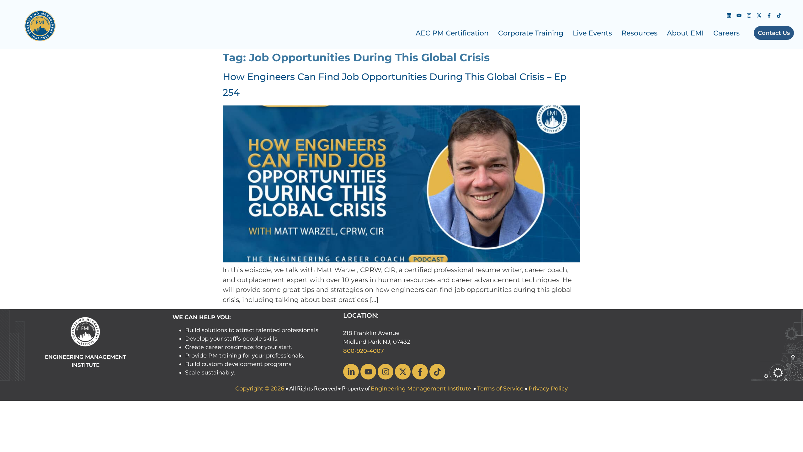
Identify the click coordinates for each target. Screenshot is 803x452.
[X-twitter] (759, 15)
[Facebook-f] (769, 15)
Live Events (592, 33)
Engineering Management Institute (421, 388)
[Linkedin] (729, 15)
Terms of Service (500, 388)
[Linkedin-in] (351, 371)
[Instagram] (749, 15)
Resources (639, 33)
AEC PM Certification (452, 33)
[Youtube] (739, 15)
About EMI (685, 33)
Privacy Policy (548, 388)
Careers (726, 33)
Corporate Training (530, 33)
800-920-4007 (363, 350)
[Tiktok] (779, 15)
